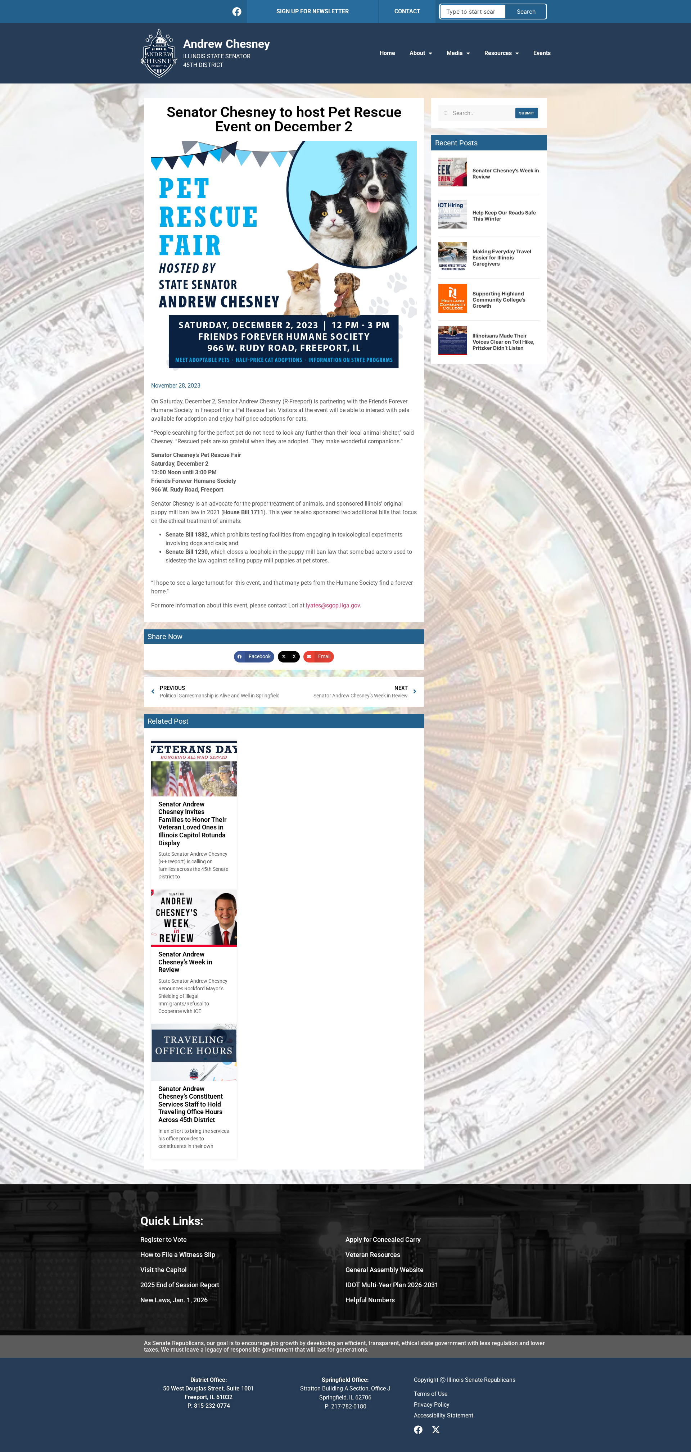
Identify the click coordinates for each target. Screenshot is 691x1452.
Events (542, 53)
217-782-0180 (348, 1406)
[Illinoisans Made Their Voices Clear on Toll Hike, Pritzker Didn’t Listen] (452, 352)
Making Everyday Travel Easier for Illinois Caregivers (502, 257)
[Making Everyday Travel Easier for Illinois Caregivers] (452, 268)
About (417, 53)
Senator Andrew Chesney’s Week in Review (185, 961)
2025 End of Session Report (179, 1285)
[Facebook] (236, 11)
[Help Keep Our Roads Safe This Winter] (452, 226)
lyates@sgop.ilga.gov (333, 605)
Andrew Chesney (226, 44)
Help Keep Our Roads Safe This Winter (504, 215)
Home (387, 53)
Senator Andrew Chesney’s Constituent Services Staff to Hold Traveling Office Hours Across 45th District (190, 1104)
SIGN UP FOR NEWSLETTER (312, 11)
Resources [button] (498, 53)
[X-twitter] (436, 1429)
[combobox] (473, 11)
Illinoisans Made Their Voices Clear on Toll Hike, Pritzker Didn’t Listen (503, 342)
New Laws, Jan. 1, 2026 (174, 1300)
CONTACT (407, 11)
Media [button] (455, 53)
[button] (254, 656)
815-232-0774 (212, 1405)
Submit (526, 113)
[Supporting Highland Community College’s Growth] (452, 310)
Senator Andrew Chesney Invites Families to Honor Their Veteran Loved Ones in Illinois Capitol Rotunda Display (192, 823)
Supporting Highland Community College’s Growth (499, 299)
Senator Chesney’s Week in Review (506, 173)
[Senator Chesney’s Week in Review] (452, 184)
